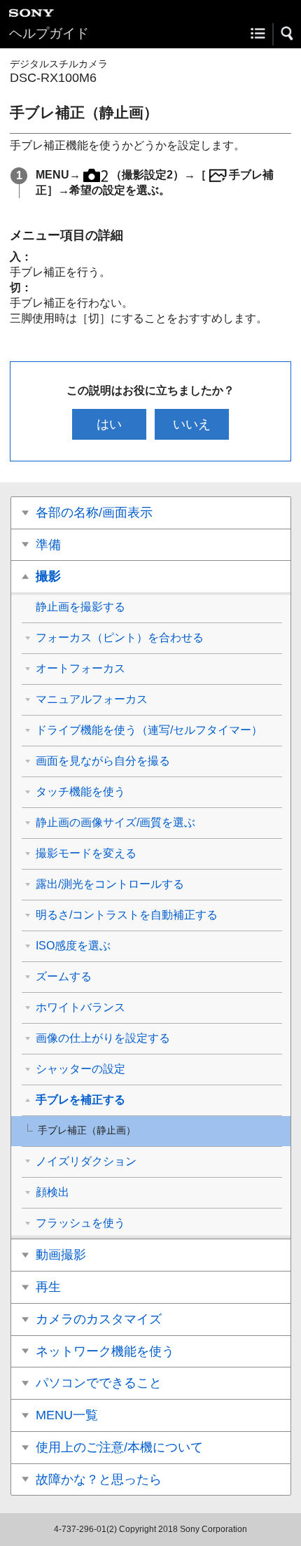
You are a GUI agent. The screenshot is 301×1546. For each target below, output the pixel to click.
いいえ (192, 424)
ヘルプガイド (49, 33)
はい (109, 424)
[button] (288, 33)
